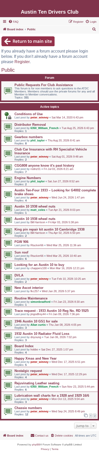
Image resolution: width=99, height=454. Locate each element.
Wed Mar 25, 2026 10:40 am (63, 255)
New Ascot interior (28, 288)
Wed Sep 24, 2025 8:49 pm (68, 411)
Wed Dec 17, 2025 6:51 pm (68, 361)
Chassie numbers (28, 408)
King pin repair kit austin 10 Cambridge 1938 (49, 229)
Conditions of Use (28, 114)
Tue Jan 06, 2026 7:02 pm (60, 337)
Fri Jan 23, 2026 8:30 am (69, 301)
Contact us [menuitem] (41, 435)
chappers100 (38, 268)
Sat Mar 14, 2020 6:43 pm (67, 117)
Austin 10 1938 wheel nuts (34, 206)
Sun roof (21, 252)
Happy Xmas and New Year (35, 358)
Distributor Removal (30, 125)
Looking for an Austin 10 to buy (39, 265)
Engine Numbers (27, 178)
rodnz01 (35, 168)
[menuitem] (13, 22)
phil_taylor (37, 140)
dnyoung (35, 337)
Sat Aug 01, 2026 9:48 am (67, 156)
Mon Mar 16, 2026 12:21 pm (67, 268)
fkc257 (34, 291)
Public (8, 70)
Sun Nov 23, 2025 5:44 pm (78, 386)
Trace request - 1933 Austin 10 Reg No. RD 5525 (51, 311)
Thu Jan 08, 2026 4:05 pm (65, 324)
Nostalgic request (28, 371)
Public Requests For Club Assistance (43, 85)
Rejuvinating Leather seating (36, 383)
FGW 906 (21, 242)
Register (22, 62)
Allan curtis (38, 324)
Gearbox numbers (28, 137)
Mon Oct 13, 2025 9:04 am (68, 398)
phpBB (36, 444)
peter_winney (39, 117)
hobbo (34, 349)
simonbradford (40, 301)
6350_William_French (44, 128)
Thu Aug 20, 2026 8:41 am (64, 140)
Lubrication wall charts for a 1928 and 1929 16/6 (51, 395)
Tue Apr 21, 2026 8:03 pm (64, 209)
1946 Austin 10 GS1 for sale (36, 321)
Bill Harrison (37, 222)
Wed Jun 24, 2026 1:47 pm (68, 197)
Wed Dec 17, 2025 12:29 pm (69, 374)
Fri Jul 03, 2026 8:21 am (58, 168)
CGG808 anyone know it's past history (44, 165)
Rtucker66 (36, 245)
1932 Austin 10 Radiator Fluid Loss (41, 334)
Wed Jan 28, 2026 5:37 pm (58, 291)
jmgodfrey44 (38, 314)
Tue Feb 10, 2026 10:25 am (69, 278)
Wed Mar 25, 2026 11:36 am (63, 245)
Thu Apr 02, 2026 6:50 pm (64, 232)
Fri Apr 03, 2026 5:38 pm (63, 222)
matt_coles (37, 209)
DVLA (18, 275)
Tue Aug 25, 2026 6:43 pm (78, 128)
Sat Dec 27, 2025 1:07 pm (57, 349)
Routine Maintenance (30, 298)
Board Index (24, 346)
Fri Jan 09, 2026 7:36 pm (64, 314)
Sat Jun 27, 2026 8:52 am (63, 181)
